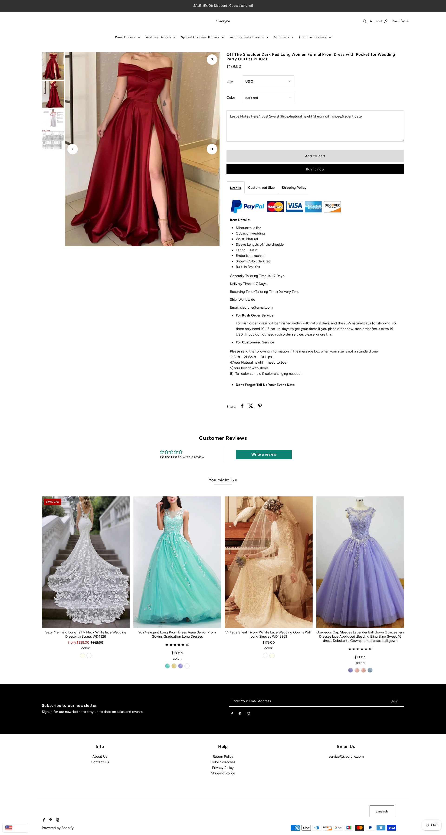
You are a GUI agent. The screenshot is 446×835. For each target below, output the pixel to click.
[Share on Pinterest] (260, 407)
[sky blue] (370, 670)
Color (230, 97)
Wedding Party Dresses (247, 37)
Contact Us (100, 762)
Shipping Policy (294, 188)
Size (229, 81)
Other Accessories (312, 37)
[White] (89, 655)
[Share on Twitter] (250, 407)
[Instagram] (248, 715)
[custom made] (187, 666)
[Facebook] (232, 715)
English (382, 811)
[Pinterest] (240, 715)
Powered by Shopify (58, 828)
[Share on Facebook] (242, 407)
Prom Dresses (125, 37)
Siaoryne (223, 21)
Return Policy (223, 756)
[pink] (357, 670)
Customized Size (261, 188)
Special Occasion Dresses (200, 37)
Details (235, 188)
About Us (99, 756)
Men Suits (281, 37)
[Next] (212, 149)
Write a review (263, 454)
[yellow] (174, 666)
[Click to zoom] (212, 59)
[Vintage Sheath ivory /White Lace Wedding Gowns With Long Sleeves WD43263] (269, 562)
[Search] (365, 21)
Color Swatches (222, 762)
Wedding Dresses (158, 37)
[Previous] (72, 149)
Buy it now (315, 169)
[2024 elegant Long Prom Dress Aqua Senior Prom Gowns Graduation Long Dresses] (177, 562)
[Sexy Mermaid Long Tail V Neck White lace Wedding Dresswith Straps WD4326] (86, 562)
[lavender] (180, 666)
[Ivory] (82, 655)
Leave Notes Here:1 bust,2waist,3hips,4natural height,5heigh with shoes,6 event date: (296, 116)
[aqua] (167, 666)
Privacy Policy (223, 768)
